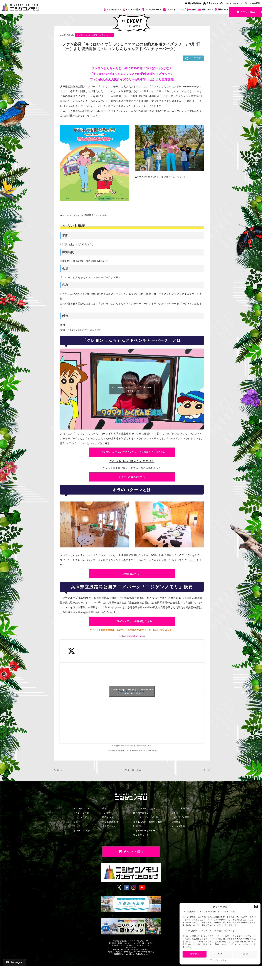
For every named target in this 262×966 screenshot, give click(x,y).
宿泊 (194, 9)
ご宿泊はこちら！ (131, 573)
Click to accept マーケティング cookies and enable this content (131, 389)
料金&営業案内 (194, 3)
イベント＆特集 (133, 9)
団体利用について (142, 813)
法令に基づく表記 (181, 817)
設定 (245, 954)
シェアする (195, 58)
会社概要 (176, 822)
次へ (205, 770)
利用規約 (137, 826)
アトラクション (114, 9)
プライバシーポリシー (218, 960)
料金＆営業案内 (110, 822)
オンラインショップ (176, 9)
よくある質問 (254, 3)
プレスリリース (141, 835)
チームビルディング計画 (145, 817)
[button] (255, 906)
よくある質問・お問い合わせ (147, 822)
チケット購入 (247, 11)
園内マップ (223, 9)
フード (77, 826)
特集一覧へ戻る (133, 770)
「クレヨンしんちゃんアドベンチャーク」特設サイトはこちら (132, 452)
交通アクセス (212, 3)
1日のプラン (207, 9)
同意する (194, 954)
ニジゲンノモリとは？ (233, 3)
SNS (174, 813)
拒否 (220, 954)
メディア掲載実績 (181, 808)
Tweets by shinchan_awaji (132, 691)
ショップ (78, 822)
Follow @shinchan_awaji (132, 636)
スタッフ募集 (178, 826)
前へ (59, 770)
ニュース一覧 (80, 817)
